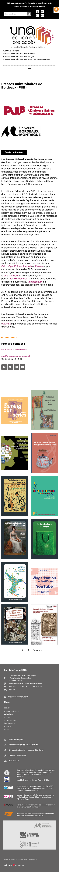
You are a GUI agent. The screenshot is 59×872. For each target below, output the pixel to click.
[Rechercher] (29, 13)
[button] (29, 67)
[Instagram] (37, 15)
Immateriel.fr (35, 282)
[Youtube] (42, 15)
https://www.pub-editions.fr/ (14, 349)
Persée (39, 266)
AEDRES (6, 324)
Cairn (4, 266)
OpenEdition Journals (20, 266)
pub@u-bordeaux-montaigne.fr (16, 356)
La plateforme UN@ (15, 670)
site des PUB (11, 275)
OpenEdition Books (19, 278)
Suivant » (38, 650)
